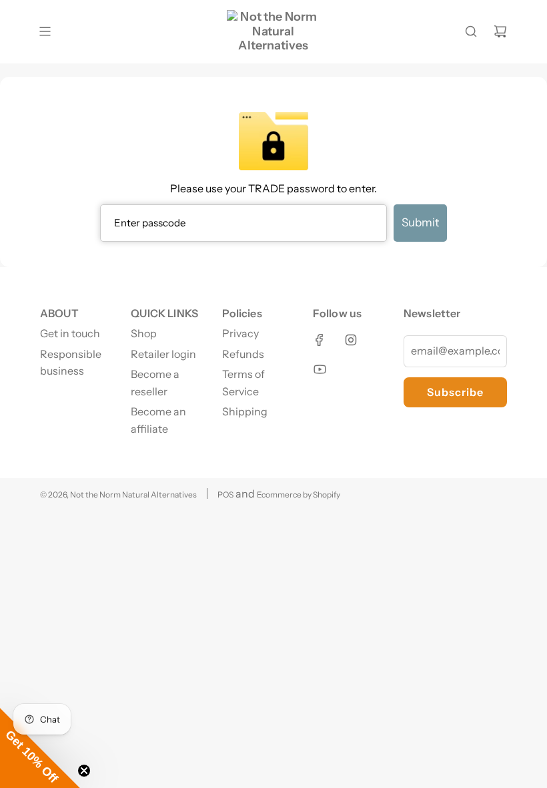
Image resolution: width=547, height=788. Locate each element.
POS (225, 494)
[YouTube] (319, 369)
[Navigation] (44, 31)
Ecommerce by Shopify (298, 494)
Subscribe (455, 392)
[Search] (471, 31)
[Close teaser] (84, 770)
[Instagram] (351, 340)
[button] (40, 748)
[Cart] (500, 31)
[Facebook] (319, 340)
